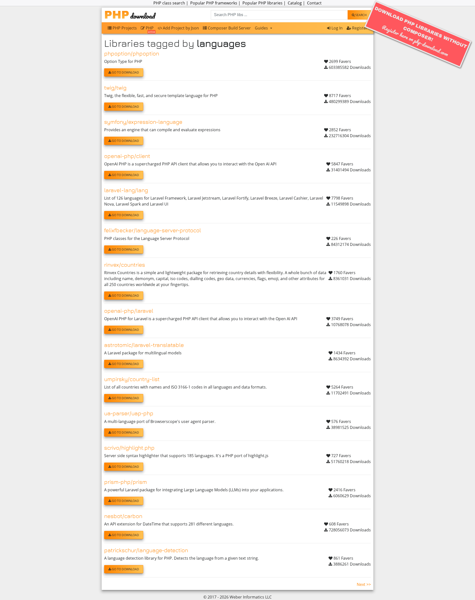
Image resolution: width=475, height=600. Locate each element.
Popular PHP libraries (262, 3)
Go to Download (125, 72)
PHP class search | (171, 3)
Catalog (295, 3)
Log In (337, 28)
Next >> (364, 584)
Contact (314, 3)
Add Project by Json (180, 28)
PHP (150, 29)
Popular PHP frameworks (213, 3)
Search (361, 15)
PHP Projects (124, 28)
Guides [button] (262, 28)
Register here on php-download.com (421, 31)
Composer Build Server (229, 28)
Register (359, 28)
